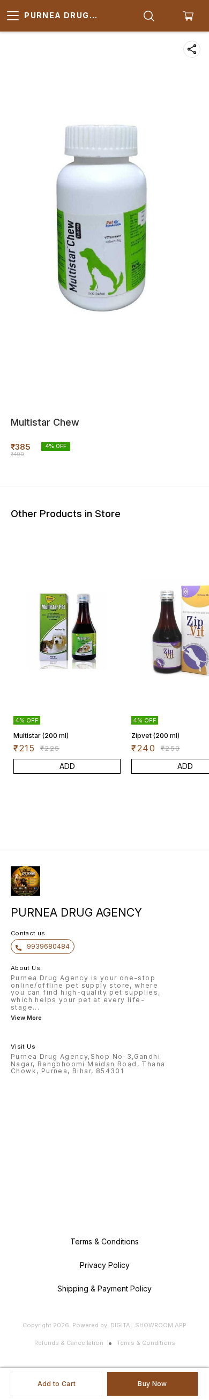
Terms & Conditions (146, 1343)
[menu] (13, 16)
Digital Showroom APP (148, 1325)
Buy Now (152, 1384)
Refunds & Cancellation (68, 1343)
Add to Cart (57, 1384)
